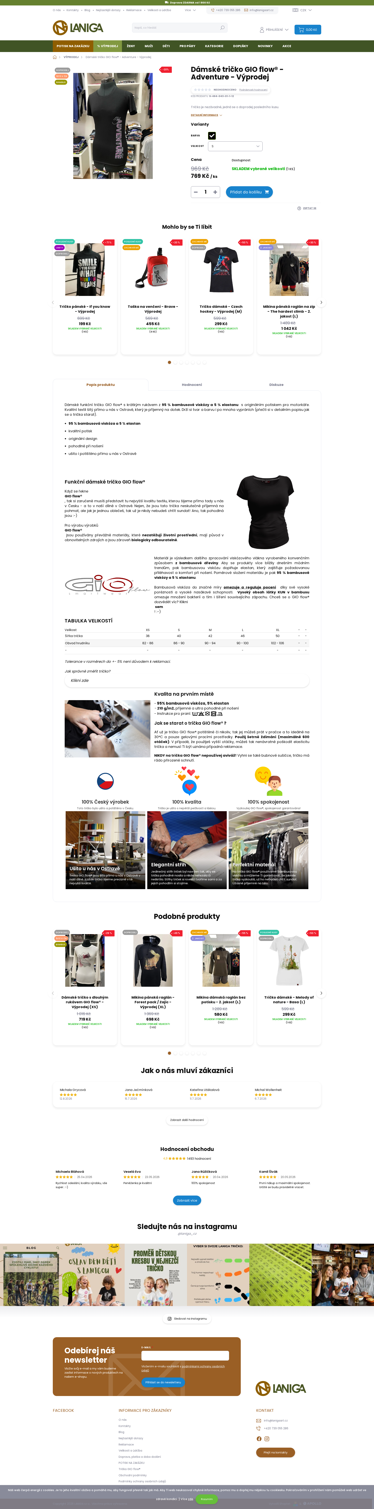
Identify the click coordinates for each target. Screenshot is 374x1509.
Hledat (222, 28)
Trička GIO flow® (129, 1469)
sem (158, 606)
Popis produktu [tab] (100, 384)
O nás (57, 10)
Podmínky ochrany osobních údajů (142, 1481)
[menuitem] (74, 46)
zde (190, 1499)
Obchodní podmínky (133, 1475)
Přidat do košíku (246, 192)
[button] (169, 362)
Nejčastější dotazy (108, 10)
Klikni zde (79, 680)
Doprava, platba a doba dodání (140, 1457)
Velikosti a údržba (159, 10)
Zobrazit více (187, 1200)
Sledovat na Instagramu (190, 1319)
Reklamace (134, 10)
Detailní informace (204, 115)
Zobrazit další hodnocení (187, 1120)
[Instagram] (267, 1438)
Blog (87, 10)
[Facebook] (259, 1438)
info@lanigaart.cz (276, 1421)
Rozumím (207, 1499)
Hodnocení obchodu (187, 1149)
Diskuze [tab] (276, 384)
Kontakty (73, 10)
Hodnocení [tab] (192, 384)
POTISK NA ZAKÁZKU (132, 1463)
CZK (303, 10)
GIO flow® (73, 530)
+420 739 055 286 (276, 1428)
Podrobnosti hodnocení (253, 89)
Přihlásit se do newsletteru (163, 1382)
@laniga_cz (187, 1233)
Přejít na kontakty (276, 1452)
